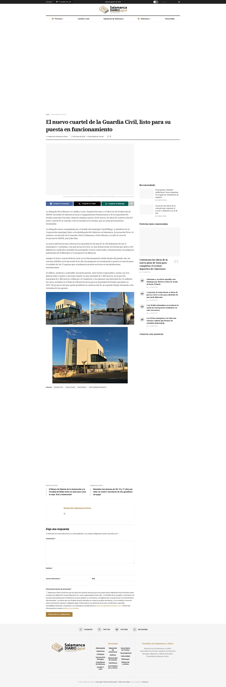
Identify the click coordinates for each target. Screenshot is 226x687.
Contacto (49, 2)
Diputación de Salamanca (113, 19)
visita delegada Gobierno (97, 387)
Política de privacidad (110, 682)
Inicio (47, 114)
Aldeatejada (100, 648)
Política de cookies (124, 682)
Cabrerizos (100, 651)
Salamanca (145, 19)
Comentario (51, 538)
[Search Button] (178, 2)
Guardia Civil (58, 387)
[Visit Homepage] (113, 9)
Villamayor (125, 659)
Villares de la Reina (125, 663)
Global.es (145, 682)
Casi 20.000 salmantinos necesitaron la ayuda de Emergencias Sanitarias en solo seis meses (163, 307)
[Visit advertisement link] (113, 69)
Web (93, 579)
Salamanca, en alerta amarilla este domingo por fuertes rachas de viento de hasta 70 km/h (162, 281)
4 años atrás (161, 200)
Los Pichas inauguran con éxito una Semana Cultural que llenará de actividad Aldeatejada (161, 320)
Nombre (49, 568)
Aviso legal (98, 682)
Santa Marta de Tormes (58, 114)
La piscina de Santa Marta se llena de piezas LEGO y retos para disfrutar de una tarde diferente (162, 294)
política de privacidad (71, 608)
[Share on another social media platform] (131, 203)
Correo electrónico (53, 578)
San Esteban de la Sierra (113, 667)
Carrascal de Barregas (100, 658)
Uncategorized (125, 653)
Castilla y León (83, 19)
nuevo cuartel (70, 387)
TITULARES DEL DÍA (64, 2)
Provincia (58, 19)
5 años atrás (161, 216)
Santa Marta (82, 387)
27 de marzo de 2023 (78, 136)
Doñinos (113, 655)
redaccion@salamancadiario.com (109, 606)
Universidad (169, 19)
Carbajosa (100, 654)
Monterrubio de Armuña (113, 659)
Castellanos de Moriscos (100, 663)
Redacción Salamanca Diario (58, 136)
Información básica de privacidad (59, 589)
